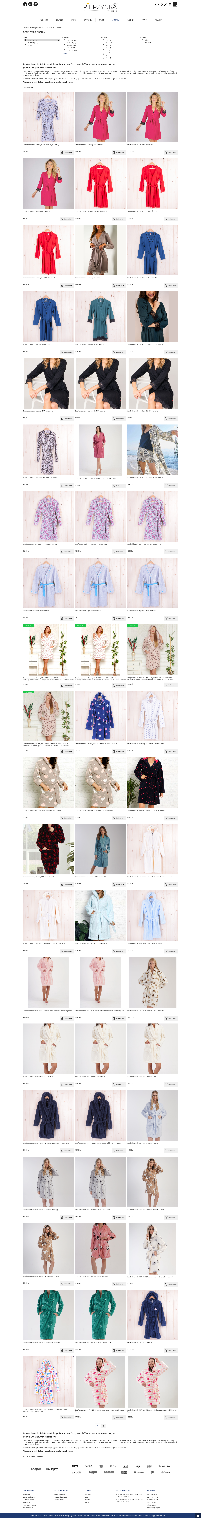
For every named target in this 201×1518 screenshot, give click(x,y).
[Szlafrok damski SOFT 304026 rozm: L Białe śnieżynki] (100, 1315)
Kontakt (87, 1500)
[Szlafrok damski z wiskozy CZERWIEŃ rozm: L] (152, 183)
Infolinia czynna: (152, 1494)
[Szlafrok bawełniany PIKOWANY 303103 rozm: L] (100, 516)
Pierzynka (88, 1494)
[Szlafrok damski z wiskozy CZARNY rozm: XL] (152, 383)
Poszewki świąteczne (60, 1497)
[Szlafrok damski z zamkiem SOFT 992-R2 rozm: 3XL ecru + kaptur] (48, 915)
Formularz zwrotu (28, 1500)
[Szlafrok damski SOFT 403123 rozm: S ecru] (48, 1048)
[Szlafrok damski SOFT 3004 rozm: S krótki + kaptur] (100, 915)
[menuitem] (44, 20)
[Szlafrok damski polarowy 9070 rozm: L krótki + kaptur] (152, 716)
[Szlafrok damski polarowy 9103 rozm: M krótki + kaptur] (48, 782)
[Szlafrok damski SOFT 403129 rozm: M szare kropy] (48, 1182)
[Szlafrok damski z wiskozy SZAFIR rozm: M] (152, 250)
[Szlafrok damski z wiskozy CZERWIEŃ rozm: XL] (48, 250)
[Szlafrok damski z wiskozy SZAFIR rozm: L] (48, 316)
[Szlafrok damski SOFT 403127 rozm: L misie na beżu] (48, 1248)
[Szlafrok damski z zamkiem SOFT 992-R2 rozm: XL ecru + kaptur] (152, 849)
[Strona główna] (100, 7)
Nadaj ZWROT (27, 1494)
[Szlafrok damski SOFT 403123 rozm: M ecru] (100, 1048)
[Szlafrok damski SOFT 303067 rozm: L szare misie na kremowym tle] (152, 1249)
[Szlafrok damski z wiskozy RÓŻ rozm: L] (152, 117)
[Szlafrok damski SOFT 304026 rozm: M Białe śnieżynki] (48, 1315)
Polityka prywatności (29, 1505)
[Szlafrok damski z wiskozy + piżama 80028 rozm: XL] (152, 449)
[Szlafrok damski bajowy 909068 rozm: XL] (100, 583)
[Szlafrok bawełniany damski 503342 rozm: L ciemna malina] (100, 450)
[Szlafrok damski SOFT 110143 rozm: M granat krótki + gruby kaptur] (48, 1115)
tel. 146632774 (151, 1505)
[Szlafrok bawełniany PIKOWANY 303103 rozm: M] (48, 516)
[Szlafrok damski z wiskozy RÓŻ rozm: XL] (48, 183)
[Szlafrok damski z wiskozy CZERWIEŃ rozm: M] (100, 183)
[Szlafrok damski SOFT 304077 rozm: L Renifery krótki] (152, 982)
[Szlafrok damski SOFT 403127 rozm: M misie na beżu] (152, 1182)
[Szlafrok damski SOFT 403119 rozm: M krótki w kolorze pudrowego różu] (100, 982)
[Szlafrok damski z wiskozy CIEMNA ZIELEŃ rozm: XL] (152, 316)
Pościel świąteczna (59, 1494)
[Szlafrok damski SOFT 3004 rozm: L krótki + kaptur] (152, 915)
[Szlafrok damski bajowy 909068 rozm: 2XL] (152, 583)
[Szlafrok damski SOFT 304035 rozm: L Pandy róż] (100, 1248)
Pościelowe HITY (59, 1500)
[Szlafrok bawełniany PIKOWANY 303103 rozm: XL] (152, 516)
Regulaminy (26, 1502)
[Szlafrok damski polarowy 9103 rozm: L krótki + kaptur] (100, 782)
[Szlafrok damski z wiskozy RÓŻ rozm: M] (100, 117)
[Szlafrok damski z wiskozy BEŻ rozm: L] (100, 250)
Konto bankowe (28, 1508)
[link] (42, 40)
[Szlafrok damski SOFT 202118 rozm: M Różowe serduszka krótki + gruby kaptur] (152, 1382)
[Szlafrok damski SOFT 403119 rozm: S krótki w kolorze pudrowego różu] (48, 982)
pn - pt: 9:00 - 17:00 (152, 1497)
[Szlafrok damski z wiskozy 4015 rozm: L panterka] (48, 449)
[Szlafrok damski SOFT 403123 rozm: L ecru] (152, 1048)
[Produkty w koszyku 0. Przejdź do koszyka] (170, 4)
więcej (65, 54)
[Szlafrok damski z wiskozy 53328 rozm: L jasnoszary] (48, 117)
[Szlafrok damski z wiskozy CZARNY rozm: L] (100, 383)
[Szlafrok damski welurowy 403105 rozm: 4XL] (100, 849)
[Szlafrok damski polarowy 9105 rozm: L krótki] (48, 849)
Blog (86, 1497)
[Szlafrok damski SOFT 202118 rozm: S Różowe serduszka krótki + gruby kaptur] (100, 1382)
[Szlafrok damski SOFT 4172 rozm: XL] (152, 1315)
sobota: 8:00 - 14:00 (153, 1500)
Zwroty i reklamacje (29, 1497)
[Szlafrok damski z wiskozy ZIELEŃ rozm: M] (100, 316)
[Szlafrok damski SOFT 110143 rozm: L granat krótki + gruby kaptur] (100, 1115)
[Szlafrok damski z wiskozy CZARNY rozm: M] (48, 383)
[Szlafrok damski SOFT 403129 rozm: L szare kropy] (100, 1182)
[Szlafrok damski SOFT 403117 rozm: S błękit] (152, 1115)
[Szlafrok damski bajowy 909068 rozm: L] (48, 583)
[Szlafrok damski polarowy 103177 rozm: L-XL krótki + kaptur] (100, 716)
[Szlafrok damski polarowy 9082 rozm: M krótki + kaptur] (152, 782)
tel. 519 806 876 (151, 1502)
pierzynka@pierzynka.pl (154, 1508)
